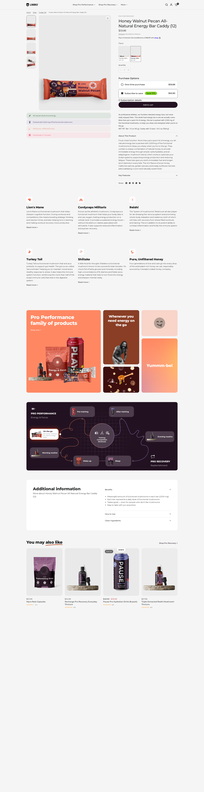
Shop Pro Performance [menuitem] (83, 5)
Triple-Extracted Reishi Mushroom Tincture (158, 603)
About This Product (127, 136)
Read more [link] (31, 227)
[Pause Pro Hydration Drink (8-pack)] (121, 572)
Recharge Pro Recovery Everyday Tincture (81, 603)
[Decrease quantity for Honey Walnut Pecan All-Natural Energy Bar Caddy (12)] (120, 69)
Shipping (122, 34)
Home (28, 12)
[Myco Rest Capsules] (44, 572)
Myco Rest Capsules (35, 602)
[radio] (124, 54)
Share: (121, 183)
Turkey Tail (42, 12)
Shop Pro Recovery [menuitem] (107, 5)
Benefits (108, 489)
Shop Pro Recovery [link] (167, 543)
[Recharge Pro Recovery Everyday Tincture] (83, 572)
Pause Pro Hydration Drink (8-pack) (120, 602)
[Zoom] (107, 18)
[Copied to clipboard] (139, 183)
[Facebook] (126, 183)
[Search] (166, 4)
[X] (129, 183)
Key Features (124, 175)
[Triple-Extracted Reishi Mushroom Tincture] (160, 572)
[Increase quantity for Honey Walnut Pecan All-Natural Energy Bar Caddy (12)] (128, 69)
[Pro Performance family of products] (63, 351)
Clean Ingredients (113, 520)
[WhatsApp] (136, 183)
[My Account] (171, 4)
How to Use (110, 514)
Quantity (122, 65)
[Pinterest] (133, 183)
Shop (34, 12)
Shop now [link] (35, 330)
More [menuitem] (123, 5)
